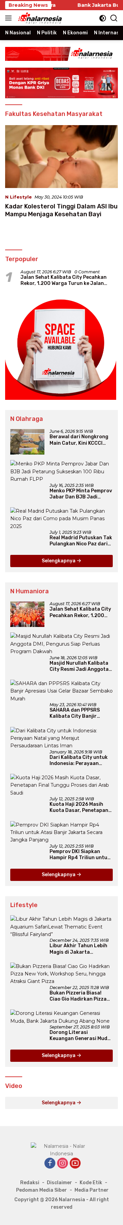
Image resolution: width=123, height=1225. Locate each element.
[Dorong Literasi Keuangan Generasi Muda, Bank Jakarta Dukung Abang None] (61, 1017)
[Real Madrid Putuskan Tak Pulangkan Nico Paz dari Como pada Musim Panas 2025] (61, 518)
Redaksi (29, 1183)
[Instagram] (62, 1164)
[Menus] (9, 18)
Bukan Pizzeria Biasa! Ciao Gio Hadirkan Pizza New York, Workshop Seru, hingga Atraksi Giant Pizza (81, 996)
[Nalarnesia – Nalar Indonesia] (39, 18)
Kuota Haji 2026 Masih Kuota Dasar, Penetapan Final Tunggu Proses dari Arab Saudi (80, 807)
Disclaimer (59, 1183)
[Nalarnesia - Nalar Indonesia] (61, 1149)
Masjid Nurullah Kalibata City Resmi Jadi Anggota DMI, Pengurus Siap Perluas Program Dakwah (80, 666)
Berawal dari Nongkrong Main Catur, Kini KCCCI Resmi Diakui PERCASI (79, 440)
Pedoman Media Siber (41, 1190)
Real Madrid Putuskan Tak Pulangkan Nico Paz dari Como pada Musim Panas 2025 (81, 541)
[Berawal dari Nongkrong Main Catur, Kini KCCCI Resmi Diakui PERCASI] (27, 442)
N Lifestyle (18, 197)
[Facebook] (49, 1164)
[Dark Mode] (103, 18)
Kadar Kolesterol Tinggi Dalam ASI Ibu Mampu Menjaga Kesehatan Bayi (61, 210)
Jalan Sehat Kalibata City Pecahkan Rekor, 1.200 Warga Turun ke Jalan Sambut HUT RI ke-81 (63, 280)
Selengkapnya (59, 561)
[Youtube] (75, 1164)
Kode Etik (91, 1183)
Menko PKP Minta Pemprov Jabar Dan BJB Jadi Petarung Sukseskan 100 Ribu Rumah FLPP (81, 494)
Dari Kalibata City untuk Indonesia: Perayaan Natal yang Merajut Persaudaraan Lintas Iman (79, 760)
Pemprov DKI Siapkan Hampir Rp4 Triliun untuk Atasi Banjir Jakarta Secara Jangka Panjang (80, 855)
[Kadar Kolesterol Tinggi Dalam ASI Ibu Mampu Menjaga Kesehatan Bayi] (61, 156)
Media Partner (91, 1190)
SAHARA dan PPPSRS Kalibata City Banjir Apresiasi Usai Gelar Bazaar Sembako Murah (78, 713)
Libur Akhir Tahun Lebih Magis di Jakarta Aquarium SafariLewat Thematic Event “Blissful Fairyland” (79, 949)
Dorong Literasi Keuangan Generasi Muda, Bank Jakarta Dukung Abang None (81, 1036)
